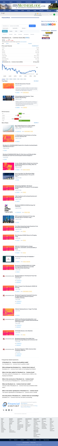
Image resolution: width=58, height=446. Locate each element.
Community (19, 2)
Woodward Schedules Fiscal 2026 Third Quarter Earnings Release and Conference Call (26, 339)
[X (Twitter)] (3, 410)
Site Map (28, 439)
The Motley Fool (18, 131)
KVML (26, 428)
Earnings (26, 212)
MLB (10, 426)
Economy (24, 169)
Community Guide (20, 424)
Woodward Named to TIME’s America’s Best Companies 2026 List (25, 349)
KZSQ (26, 429)
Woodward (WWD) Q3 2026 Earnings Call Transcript (25, 206)
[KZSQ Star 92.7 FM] (45, 35)
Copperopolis (36, 429)
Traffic (34, 10)
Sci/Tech (2, 430)
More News (36, 80)
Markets (5, 31)
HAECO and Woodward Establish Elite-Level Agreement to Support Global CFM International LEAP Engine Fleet (26, 320)
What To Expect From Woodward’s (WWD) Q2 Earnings (26, 287)
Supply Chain (25, 107)
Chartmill (5, 150)
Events (26, 427)
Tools (21, 31)
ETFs (16, 31)
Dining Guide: (36, 418)
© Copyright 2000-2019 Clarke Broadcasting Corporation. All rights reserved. (29, 444)
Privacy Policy (33, 442)
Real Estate (48, 2)
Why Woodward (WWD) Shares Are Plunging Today (26, 236)
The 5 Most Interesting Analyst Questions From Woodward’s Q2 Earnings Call (26, 227)
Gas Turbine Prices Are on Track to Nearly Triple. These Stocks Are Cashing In (25, 126)
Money (28, 10)
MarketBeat (17, 107)
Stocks (11, 31)
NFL (9, 424)
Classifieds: (44, 418)
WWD (27, 38)
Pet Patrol (19, 428)
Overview (10, 34)
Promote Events (44, 424)
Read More (36, 122)
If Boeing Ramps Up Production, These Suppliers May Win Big (24, 97)
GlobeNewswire (18, 282)
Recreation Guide (20, 427)
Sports (11, 2)
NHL (10, 428)
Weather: (11, 418)
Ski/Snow (10, 422)
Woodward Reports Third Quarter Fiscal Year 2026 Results (26, 276)
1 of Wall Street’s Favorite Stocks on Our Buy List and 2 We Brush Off (25, 136)
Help (40, 439)
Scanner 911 (52, 421)
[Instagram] (11, 410)
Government (28, 169)
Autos (43, 422)
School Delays (3, 429)
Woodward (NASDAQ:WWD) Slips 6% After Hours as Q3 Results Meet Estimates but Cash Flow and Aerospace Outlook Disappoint (19, 155)
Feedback (22, 439)
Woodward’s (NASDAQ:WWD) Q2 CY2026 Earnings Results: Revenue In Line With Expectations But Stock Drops (25, 267)
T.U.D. (51, 427)
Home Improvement (37, 434)
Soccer (10, 429)
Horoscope (27, 422)
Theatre (26, 421)
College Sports (11, 430)
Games (26, 423)
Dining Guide (38, 2)
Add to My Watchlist (23, 41)
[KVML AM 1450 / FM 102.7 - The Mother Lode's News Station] (49, 32)
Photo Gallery (52, 428)
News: (2, 418)
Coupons (51, 429)
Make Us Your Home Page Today (48, 21)
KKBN (26, 430)
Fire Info (18, 429)
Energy (32, 131)
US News (16, 10)
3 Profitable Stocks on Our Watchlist (24, 330)
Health (18, 422)
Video (51, 423)
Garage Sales (44, 427)
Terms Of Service (27, 406)
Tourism (2, 431)
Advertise (34, 439)
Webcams (41, 10)
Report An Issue (46, 439)
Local (4, 10)
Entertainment (29, 2)
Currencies (20, 34)
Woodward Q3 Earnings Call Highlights (25, 256)
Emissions (24, 192)
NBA (10, 427)
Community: (19, 418)
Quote (7, 43)
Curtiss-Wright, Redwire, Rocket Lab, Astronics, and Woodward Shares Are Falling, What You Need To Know (26, 164)
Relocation (35, 435)
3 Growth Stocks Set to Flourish (22, 83)
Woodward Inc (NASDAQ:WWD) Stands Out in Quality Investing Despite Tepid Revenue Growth (20, 146)
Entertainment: (28, 418)
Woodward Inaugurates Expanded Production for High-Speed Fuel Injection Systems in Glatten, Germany (26, 296)
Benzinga (17, 222)
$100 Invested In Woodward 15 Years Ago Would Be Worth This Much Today (25, 217)
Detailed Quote (35, 45)
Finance (35, 433)
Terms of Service (25, 442)
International (26, 34)
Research (30, 43)
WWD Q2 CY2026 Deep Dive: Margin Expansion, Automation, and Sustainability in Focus (26, 247)
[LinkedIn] (9, 410)
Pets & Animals (44, 428)
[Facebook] (6, 410)
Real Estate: (36, 430)
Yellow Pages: (52, 430)
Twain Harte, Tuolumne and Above (36, 424)
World (22, 10)
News (4, 2)
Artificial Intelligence (25, 92)
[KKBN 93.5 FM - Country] (46, 37)
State (10, 10)
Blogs (18, 423)
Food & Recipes (28, 424)
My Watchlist (15, 28)
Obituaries (49, 10)
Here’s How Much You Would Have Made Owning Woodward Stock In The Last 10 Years (24, 175)
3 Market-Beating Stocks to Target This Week (26, 309)
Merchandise (44, 421)
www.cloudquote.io (24, 403)
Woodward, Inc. (19, 280)
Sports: (10, 423)
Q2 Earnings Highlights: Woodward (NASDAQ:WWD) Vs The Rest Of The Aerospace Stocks (26, 187)
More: (51, 418)
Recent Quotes (5, 28)
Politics (2, 427)
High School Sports (12, 431)
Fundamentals (36, 431)
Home (10, 439)
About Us (15, 439)
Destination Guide (20, 425)
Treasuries (32, 34)
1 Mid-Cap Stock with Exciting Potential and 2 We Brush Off (26, 197)
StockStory (17, 92)
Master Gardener (36, 436)
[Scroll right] (56, 2)
